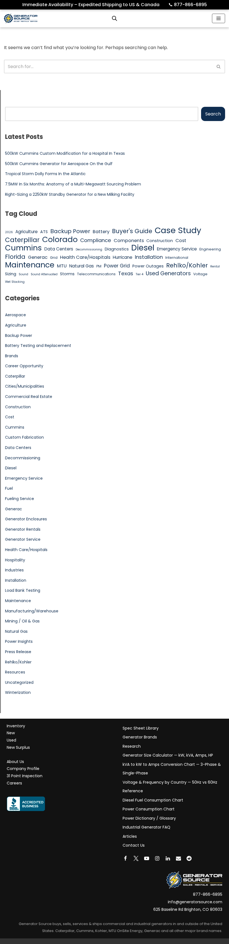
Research (132, 746)
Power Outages (148, 266)
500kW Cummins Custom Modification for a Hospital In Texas (65, 153)
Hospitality (15, 560)
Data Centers (58, 249)
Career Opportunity (24, 366)
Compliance (95, 240)
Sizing (10, 274)
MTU (62, 266)
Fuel (9, 488)
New (11, 733)
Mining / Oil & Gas (22, 621)
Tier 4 (139, 274)
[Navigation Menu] (218, 18)
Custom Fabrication (24, 437)
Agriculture (26, 232)
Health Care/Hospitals (85, 257)
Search (213, 114)
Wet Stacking (15, 282)
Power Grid (117, 265)
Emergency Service (177, 249)
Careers (14, 783)
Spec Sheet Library (141, 728)
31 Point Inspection (24, 776)
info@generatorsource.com (195, 902)
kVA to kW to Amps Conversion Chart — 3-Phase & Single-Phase (172, 769)
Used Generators (168, 273)
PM (98, 266)
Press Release (18, 652)
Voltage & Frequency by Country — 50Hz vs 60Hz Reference (170, 786)
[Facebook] (125, 858)
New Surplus (18, 747)
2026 (9, 232)
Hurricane (122, 257)
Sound (23, 274)
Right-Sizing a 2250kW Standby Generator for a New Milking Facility (69, 194)
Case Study (178, 230)
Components (129, 240)
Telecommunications (96, 274)
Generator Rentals (22, 529)
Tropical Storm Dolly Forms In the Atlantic (45, 174)
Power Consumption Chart (149, 809)
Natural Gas (81, 266)
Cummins (23, 248)
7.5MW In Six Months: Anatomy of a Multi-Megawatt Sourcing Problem (73, 184)
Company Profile (23, 768)
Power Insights (19, 641)
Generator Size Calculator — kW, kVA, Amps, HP (168, 755)
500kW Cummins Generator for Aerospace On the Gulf (59, 163)
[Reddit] (189, 858)
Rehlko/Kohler (187, 265)
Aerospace (15, 315)
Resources (15, 672)
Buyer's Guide (132, 231)
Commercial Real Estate (28, 396)
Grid (54, 257)
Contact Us (134, 845)
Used (11, 740)
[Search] (219, 66)
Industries (14, 570)
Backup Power (70, 231)
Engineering (210, 249)
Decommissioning (89, 249)
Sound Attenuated (44, 274)
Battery (101, 231)
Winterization (18, 692)
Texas (125, 273)
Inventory (16, 726)
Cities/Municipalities (24, 386)
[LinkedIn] (168, 858)
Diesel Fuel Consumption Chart (153, 800)
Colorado (60, 239)
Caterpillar (22, 240)
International (176, 257)
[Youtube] (147, 858)
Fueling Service (19, 498)
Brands (11, 356)
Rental (215, 266)
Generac (37, 257)
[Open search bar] (114, 18)
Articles (130, 836)
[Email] (178, 858)
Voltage (200, 274)
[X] (136, 858)
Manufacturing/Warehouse (31, 611)
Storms (67, 274)
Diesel (142, 248)
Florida (15, 256)
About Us (15, 761)
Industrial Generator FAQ (146, 827)
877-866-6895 (187, 4)
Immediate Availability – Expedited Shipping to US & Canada (94, 4)
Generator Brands (140, 737)
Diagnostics (117, 249)
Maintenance (29, 265)
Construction (159, 240)
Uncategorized (19, 682)
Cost (180, 240)
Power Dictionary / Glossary (149, 818)
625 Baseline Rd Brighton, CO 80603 (187, 909)
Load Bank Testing (22, 590)
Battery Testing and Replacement (38, 345)
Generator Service (22, 539)
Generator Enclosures (26, 519)
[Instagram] (157, 858)
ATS (44, 232)
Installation (149, 256)
